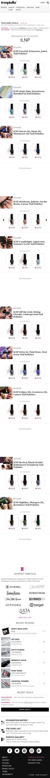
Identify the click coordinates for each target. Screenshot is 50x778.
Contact (5, 760)
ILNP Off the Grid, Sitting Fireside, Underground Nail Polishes (28, 314)
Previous (3, 220)
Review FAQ (6, 766)
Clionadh (4, 28)
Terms (4, 772)
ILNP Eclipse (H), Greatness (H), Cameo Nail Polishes (30, 393)
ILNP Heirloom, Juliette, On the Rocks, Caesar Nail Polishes (30, 202)
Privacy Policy (8, 769)
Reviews (17, 47)
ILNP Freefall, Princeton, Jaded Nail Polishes (30, 52)
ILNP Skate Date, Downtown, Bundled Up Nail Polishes (29, 92)
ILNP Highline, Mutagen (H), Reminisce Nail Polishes (28, 503)
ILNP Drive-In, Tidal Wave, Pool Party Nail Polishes (30, 353)
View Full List (25, 617)
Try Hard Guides (35, 760)
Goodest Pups (34, 763)
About (5, 757)
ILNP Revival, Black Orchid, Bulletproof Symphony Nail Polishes (28, 464)
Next (46, 220)
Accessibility (7, 774)
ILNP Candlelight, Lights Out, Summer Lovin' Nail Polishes (29, 242)
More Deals (25, 709)
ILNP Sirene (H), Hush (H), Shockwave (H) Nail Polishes (28, 132)
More (38, 7)
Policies (5, 763)
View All (24, 23)
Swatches (30, 7)
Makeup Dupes (11, 8)
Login (42, 3)
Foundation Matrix (20, 8)
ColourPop (5, 30)
